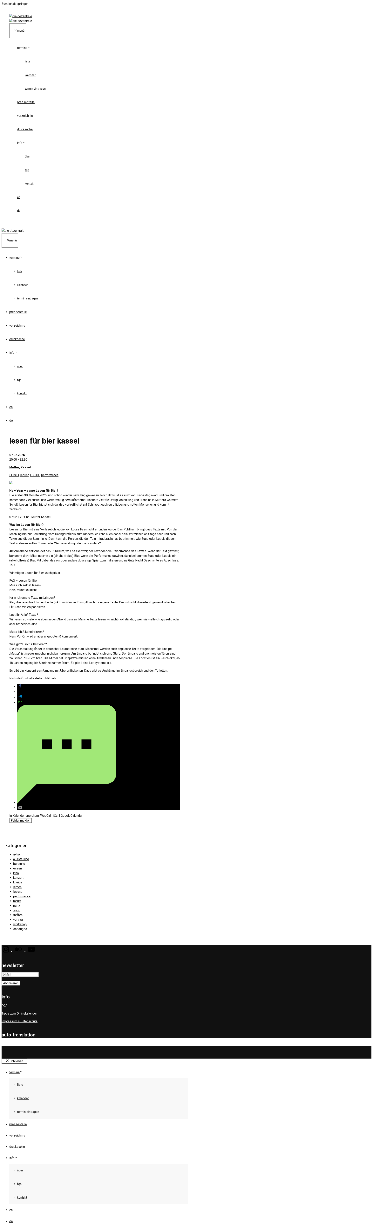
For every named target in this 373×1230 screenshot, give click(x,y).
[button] (20, 687)
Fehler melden (20, 820)
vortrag (18, 919)
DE (19, 211)
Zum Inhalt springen (15, 4)
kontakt (29, 183)
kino (16, 873)
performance (49, 475)
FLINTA (14, 475)
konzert (18, 878)
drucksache (25, 129)
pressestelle (26, 102)
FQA (27, 170)
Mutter (14, 467)
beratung (19, 864)
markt (17, 901)
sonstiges (20, 929)
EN (18, 197)
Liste (27, 61)
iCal (55, 815)
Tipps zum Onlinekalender (19, 1013)
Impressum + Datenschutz (19, 1021)
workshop (20, 924)
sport (16, 910)
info (19, 143)
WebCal (45, 815)
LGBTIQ (35, 475)
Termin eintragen (35, 88)
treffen (18, 915)
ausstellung (21, 859)
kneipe (17, 882)
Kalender (30, 75)
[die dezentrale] (20, 21)
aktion (17, 854)
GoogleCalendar (71, 815)
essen (17, 868)
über (28, 156)
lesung (24, 475)
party (16, 905)
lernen (17, 887)
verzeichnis (25, 116)
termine (22, 48)
